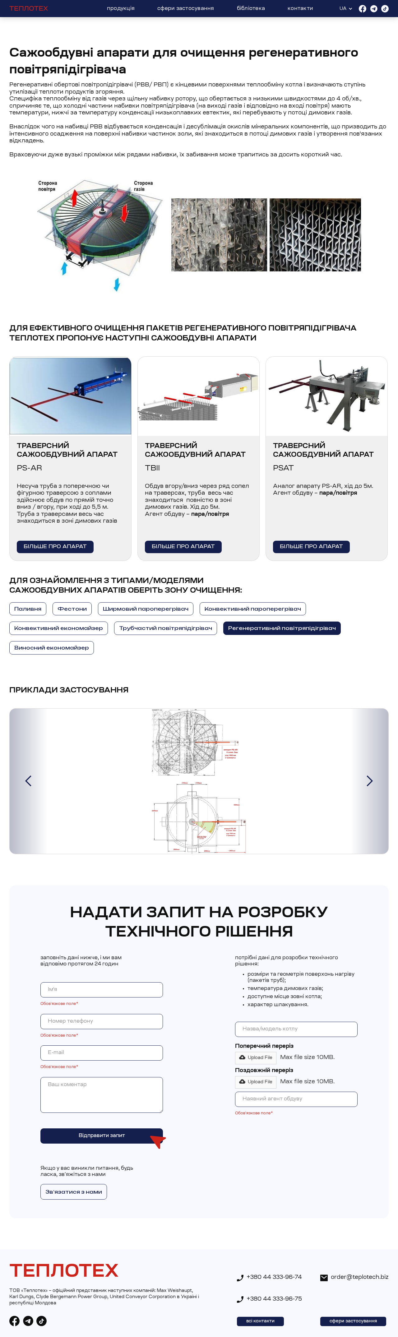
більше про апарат (55, 546)
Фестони (72, 609)
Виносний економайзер (51, 648)
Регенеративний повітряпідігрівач (282, 628)
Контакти (300, 8)
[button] (29, 781)
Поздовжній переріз (264, 1071)
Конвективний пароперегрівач (253, 609)
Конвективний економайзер (58, 628)
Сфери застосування (185, 8)
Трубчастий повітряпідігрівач (165, 628)
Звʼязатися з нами (73, 1192)
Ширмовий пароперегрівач (145, 609)
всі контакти (260, 1321)
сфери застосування (353, 1321)
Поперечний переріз (264, 1046)
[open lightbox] (199, 781)
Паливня (27, 609)
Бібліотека (251, 8)
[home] (28, 9)
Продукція (121, 8)
